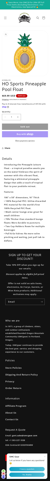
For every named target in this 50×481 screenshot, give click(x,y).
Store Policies (13, 367)
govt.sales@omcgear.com (24, 435)
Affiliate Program (15, 405)
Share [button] (7, 148)
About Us (10, 412)
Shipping (5, 99)
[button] (5, 18)
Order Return (13, 388)
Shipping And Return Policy (21, 374)
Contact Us (11, 419)
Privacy (9, 381)
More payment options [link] (25, 140)
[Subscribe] (42, 302)
